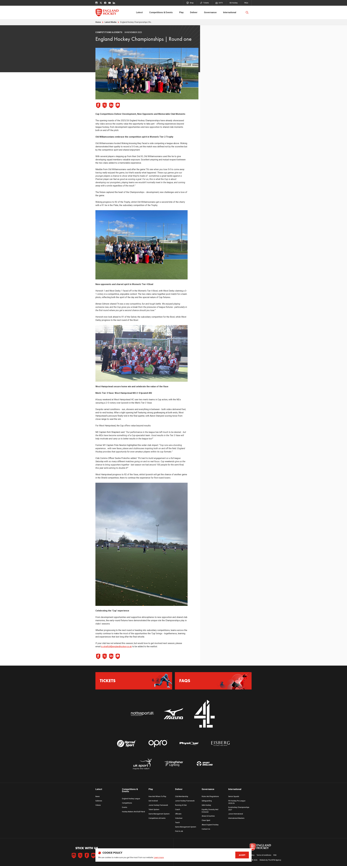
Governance (210, 12)
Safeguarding (207, 801)
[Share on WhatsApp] (117, 105)
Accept (242, 855)
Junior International (235, 814)
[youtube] (109, 3)
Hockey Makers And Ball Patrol (133, 812)
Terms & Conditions (264, 855)
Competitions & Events (161, 12)
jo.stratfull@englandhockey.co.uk (116, 646)
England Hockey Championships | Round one (136, 22)
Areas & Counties (208, 816)
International (229, 12)
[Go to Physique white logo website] (189, 743)
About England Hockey (210, 825)
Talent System (154, 809)
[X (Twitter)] (101, 3)
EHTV (221, 3)
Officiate (178, 814)
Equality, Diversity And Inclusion (210, 811)
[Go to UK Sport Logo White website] (142, 764)
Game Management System (159, 814)
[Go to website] (142, 714)
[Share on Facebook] (98, 105)
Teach (177, 823)
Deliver (193, 12)
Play (181, 12)
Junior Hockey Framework (158, 805)
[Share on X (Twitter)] (104, 105)
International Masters (236, 818)
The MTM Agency (274, 860)
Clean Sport (206, 820)
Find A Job (179, 831)
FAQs (246, 3)
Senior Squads (233, 796)
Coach (177, 809)
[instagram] (96, 3)
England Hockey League (131, 799)
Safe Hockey (206, 805)
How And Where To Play (157, 796)
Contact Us (206, 829)
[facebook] (105, 3)
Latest (139, 12)
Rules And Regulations (210, 796)
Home (98, 22)
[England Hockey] (107, 12)
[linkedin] (114, 3)
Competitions (127, 803)
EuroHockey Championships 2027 (238, 808)
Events (124, 807)
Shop (191, 3)
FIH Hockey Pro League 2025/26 (236, 802)
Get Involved (153, 801)
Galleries (98, 801)
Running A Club (181, 805)
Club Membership (181, 796)
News (97, 796)
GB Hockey (233, 3)
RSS (274, 855)
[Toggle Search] (247, 12)
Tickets (206, 3)
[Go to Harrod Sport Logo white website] (126, 743)
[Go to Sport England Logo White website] (204, 764)
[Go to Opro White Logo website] (158, 743)
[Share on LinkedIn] (111, 105)
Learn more (159, 857)
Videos (98, 805)
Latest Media (110, 22)
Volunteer (178, 818)
